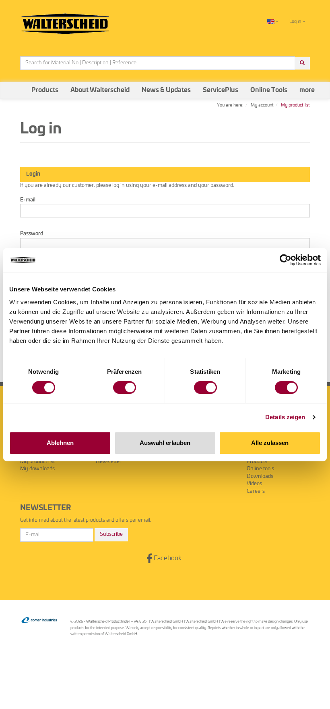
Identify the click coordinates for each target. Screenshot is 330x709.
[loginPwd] (165, 245)
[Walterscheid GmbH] (65, 20)
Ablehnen (60, 442)
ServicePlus (220, 90)
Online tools (260, 468)
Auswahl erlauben (165, 442)
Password (31, 233)
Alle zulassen (270, 442)
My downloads (37, 468)
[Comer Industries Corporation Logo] (39, 620)
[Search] (302, 63)
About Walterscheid (100, 90)
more (307, 90)
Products (44, 90)
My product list (37, 461)
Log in (295, 21)
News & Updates (166, 90)
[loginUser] (165, 210)
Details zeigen (285, 417)
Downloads (260, 476)
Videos (254, 483)
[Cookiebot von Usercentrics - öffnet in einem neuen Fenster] (285, 260)
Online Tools (268, 90)
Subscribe (111, 534)
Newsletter (109, 461)
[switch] (124, 387)
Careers (256, 491)
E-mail (27, 200)
